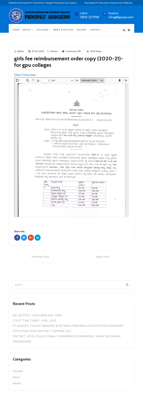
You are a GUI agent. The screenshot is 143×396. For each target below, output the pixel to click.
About (27, 29)
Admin (20, 51)
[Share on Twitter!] (24, 238)
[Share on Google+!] (31, 238)
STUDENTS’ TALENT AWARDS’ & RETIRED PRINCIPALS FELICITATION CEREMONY (68, 326)
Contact (95, 29)
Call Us (84, 13)
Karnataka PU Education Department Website (109, 2)
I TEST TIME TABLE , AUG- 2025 (34, 321)
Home (16, 29)
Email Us (113, 13)
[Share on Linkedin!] (38, 238)
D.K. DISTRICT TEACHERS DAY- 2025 (37, 315)
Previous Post (40, 257)
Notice (54, 51)
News (16, 377)
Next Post (102, 257)
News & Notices (63, 29)
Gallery (82, 29)
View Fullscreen (25, 75)
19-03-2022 (38, 51)
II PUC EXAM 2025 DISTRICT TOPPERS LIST (42, 331)
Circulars (18, 371)
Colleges (42, 29)
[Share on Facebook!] (17, 238)
